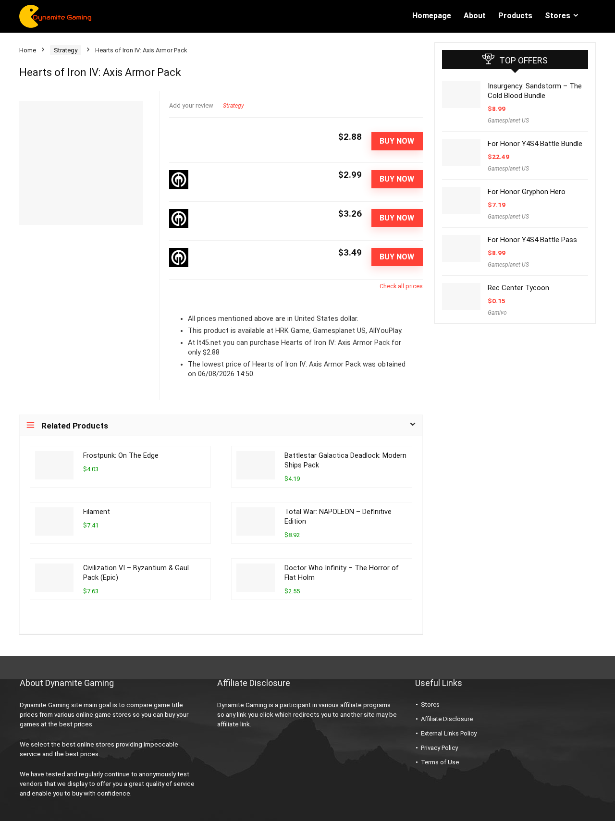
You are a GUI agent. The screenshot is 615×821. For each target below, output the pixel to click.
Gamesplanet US (508, 120)
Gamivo (497, 312)
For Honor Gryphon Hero (527, 191)
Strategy (65, 50)
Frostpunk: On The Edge (121, 456)
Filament (96, 512)
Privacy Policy (439, 747)
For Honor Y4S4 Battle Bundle (535, 143)
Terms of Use (440, 762)
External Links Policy (449, 733)
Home (27, 50)
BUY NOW (397, 141)
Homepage (431, 15)
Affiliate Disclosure (447, 719)
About (475, 15)
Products (515, 15)
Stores (557, 15)
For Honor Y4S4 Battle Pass (532, 239)
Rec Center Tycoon (518, 287)
